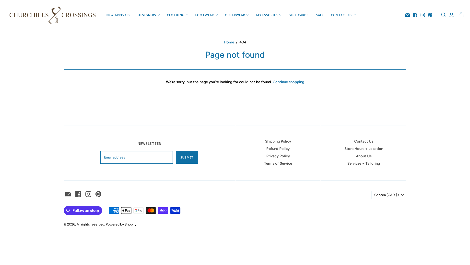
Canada (386, 195)
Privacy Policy (278, 156)
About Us (364, 156)
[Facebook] (415, 15)
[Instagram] (423, 15)
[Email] (407, 15)
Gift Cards (298, 15)
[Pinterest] (430, 15)
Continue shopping (288, 82)
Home (229, 42)
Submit (187, 157)
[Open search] (443, 15)
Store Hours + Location (363, 148)
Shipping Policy (278, 141)
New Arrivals (118, 15)
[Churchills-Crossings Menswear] (52, 15)
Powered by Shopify (121, 224)
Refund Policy (278, 148)
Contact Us (363, 141)
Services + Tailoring (363, 163)
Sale (320, 15)
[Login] (451, 15)
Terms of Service (278, 163)
